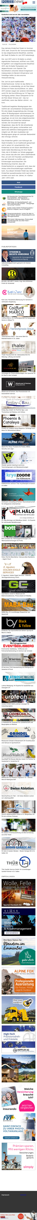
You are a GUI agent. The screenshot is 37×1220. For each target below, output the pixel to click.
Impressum (5, 1195)
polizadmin (12, 44)
